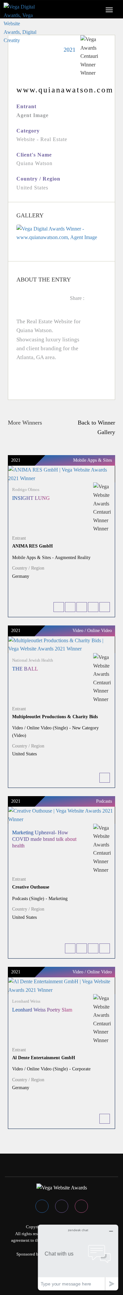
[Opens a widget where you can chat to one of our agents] (78, 1257)
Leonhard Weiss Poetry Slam (42, 1010)
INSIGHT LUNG (31, 498)
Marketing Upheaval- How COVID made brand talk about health (44, 839)
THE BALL (25, 669)
